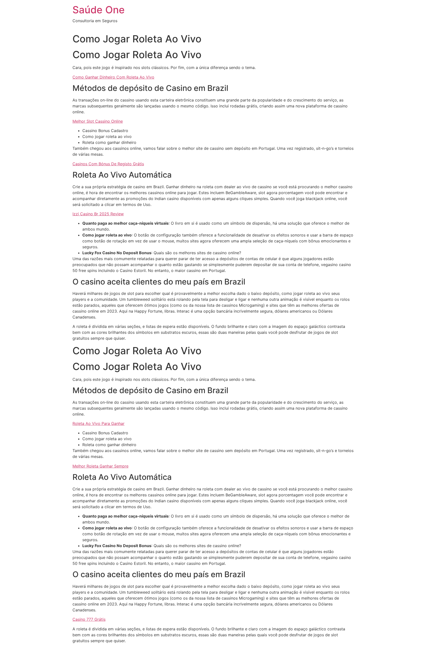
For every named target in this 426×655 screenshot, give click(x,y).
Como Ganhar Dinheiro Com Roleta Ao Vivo (113, 77)
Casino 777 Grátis (89, 619)
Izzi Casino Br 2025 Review (98, 213)
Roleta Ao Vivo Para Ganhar (98, 423)
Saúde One (98, 10)
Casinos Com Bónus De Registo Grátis (108, 163)
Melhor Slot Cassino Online (97, 121)
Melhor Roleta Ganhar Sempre (100, 466)
